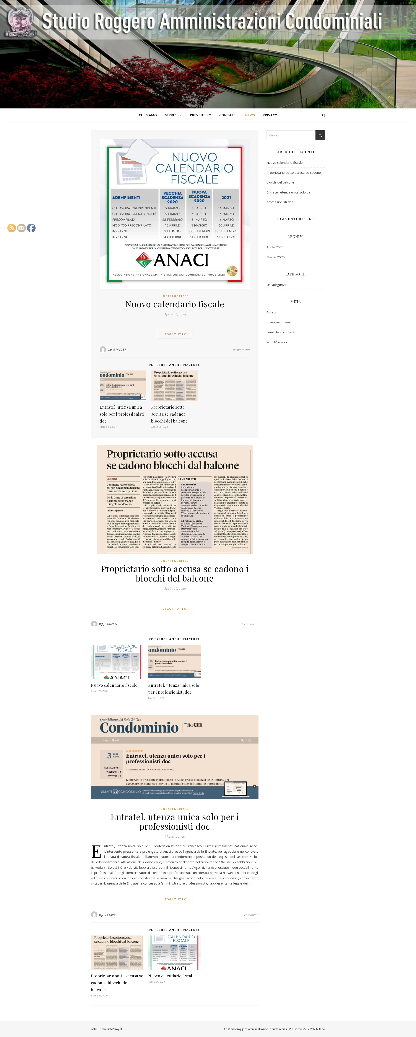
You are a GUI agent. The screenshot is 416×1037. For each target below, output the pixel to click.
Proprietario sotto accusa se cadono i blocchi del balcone (169, 414)
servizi (171, 115)
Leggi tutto (175, 334)
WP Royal (115, 1029)
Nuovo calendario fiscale (174, 304)
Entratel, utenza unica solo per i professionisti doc (122, 414)
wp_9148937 (117, 349)
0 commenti (241, 349)
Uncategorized (175, 296)
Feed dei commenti (280, 332)
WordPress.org (277, 342)
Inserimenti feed (278, 322)
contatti (228, 115)
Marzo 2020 (275, 257)
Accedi (271, 312)
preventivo (200, 115)
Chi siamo (148, 115)
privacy (270, 115)
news (250, 115)
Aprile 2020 (275, 247)
